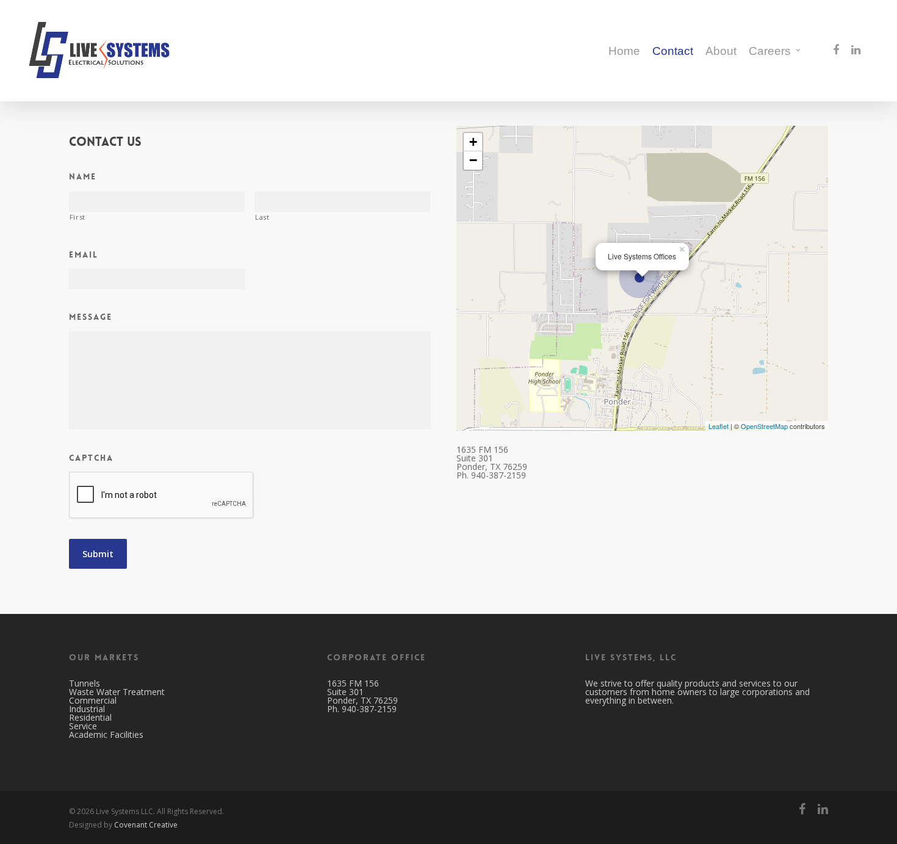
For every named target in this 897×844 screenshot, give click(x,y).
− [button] (473, 160)
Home (624, 51)
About (721, 51)
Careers (770, 51)
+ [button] (473, 142)
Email (83, 254)
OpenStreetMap (764, 426)
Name (82, 176)
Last (262, 217)
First (77, 217)
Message (90, 316)
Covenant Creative (146, 825)
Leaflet (718, 426)
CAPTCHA (91, 457)
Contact (672, 51)
